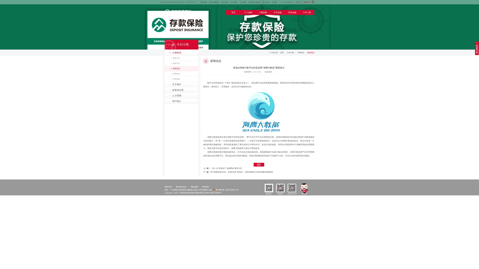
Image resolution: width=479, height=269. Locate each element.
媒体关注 (176, 63)
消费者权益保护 (254, 2)
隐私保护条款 (181, 187)
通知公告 (176, 58)
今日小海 (307, 12)
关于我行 (176, 84)
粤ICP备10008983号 (214, 193)
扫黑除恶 (176, 74)
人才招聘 (243, 2)
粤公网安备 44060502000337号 (227, 190)
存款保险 (203, 2)
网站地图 (194, 187)
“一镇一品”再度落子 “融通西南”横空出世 (226, 168)
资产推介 (176, 101)
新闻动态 (176, 68)
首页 (233, 12)
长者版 (274, 2)
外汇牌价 (234, 2)
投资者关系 (177, 90)
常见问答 (266, 2)
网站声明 (168, 187)
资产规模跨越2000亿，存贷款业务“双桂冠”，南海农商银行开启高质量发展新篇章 (241, 172)
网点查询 (225, 2)
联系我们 (205, 187)
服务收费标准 (214, 2)
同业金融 (292, 12)
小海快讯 (300, 53)
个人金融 (248, 12)
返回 (259, 165)
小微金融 (263, 12)
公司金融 (278, 12)
